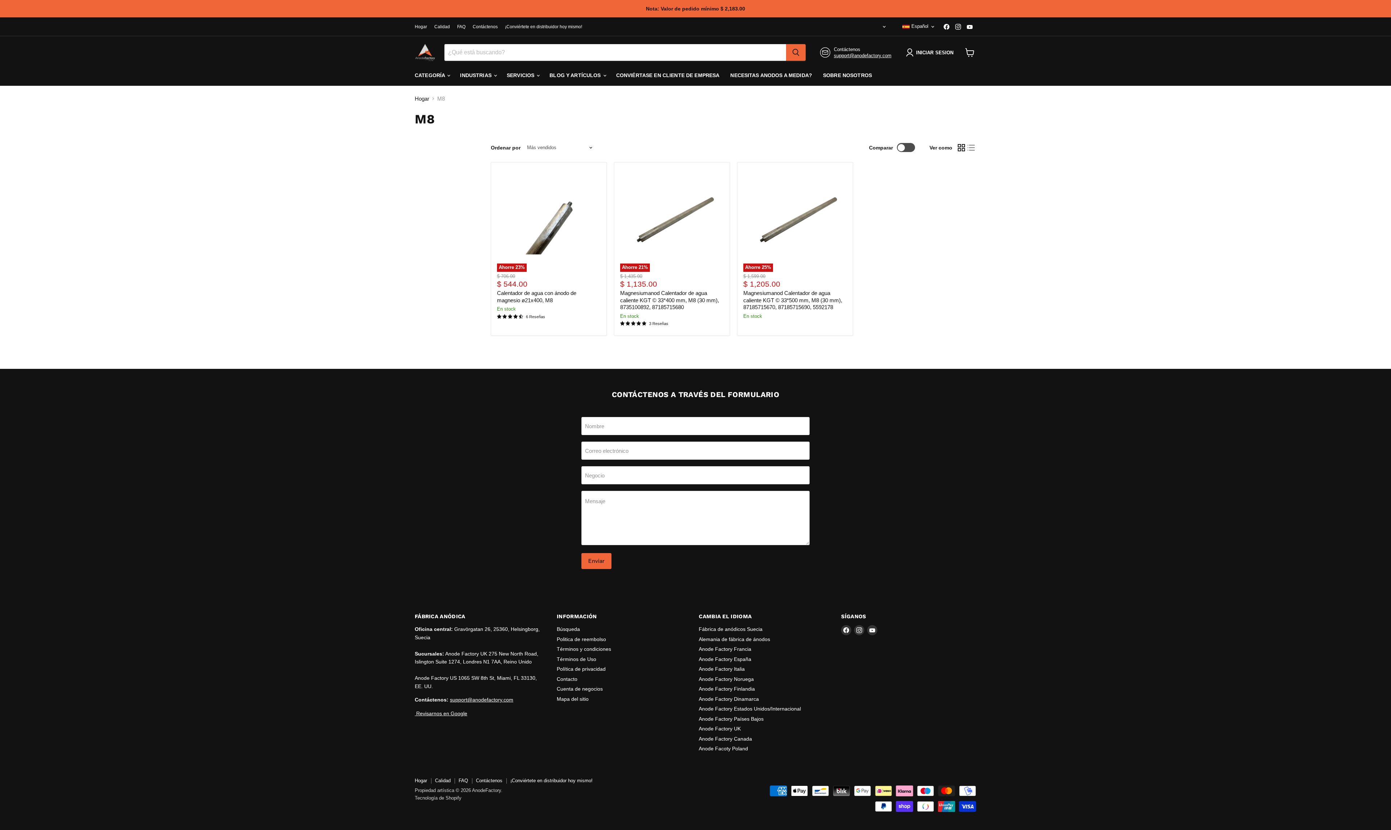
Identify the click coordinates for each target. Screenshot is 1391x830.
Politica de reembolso (581, 639)
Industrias (476, 75)
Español (919, 26)
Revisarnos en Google (441, 713)
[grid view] (961, 148)
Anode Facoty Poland (723, 748)
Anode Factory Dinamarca (729, 699)
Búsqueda (568, 629)
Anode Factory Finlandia (727, 689)
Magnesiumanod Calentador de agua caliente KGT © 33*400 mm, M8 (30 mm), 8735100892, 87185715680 (669, 300)
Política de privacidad (581, 669)
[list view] (971, 148)
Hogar (421, 26)
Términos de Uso (576, 659)
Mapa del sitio (573, 699)
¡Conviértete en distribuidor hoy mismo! (543, 26)
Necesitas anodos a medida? (771, 75)
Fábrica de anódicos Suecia (731, 629)
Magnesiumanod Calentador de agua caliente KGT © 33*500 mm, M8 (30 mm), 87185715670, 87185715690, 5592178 (792, 300)
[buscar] (796, 52)
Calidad (442, 26)
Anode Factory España (725, 659)
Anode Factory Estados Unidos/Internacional (750, 709)
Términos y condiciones (584, 649)
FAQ (461, 26)
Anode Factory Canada (725, 739)
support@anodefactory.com (862, 55)
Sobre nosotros (847, 75)
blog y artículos (576, 75)
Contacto (567, 679)
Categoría (430, 75)
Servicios (521, 75)
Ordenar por (506, 148)
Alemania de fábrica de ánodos (734, 639)
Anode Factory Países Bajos (731, 719)
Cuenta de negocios (580, 689)
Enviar (596, 560)
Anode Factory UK (720, 729)
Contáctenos (485, 26)
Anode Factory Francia (725, 649)
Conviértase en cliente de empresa (668, 75)
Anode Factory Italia (722, 669)
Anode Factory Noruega (726, 679)
